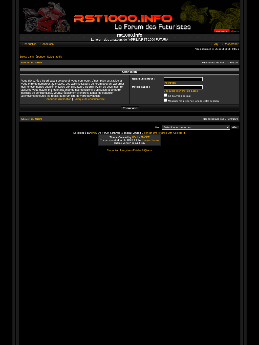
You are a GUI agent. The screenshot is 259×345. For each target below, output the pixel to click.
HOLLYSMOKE (141, 137)
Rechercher (231, 43)
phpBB (95, 132)
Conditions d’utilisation (58, 99)
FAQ (215, 43)
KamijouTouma (150, 140)
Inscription (29, 43)
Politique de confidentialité (89, 99)
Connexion (47, 43)
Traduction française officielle (124, 150)
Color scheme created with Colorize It (163, 132)
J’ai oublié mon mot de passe (181, 90)
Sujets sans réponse (32, 56)
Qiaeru (148, 150)
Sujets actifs (54, 56)
